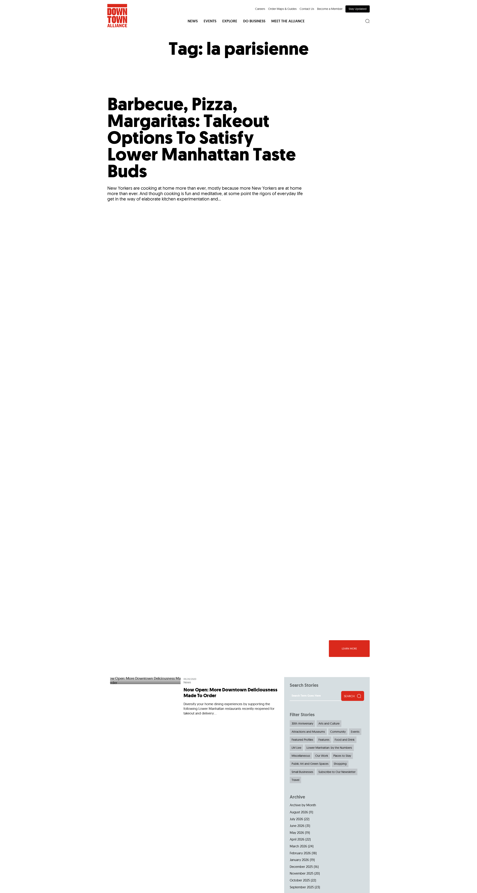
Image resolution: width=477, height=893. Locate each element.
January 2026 (299, 860)
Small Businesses (302, 772)
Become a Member (329, 9)
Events (355, 731)
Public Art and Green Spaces (310, 763)
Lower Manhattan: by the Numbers (329, 747)
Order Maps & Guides (282, 9)
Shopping (340, 763)
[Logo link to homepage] (117, 15)
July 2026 (296, 819)
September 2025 (302, 887)
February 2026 (300, 853)
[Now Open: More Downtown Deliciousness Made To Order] (194, 697)
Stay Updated (358, 9)
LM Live (296, 747)
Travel (295, 780)
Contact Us (307, 9)
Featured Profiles (302, 739)
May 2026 (297, 832)
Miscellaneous (301, 755)
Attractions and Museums (308, 731)
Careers (260, 9)
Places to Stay (342, 755)
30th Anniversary (302, 723)
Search (349, 696)
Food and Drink (345, 739)
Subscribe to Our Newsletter (337, 772)
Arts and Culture (328, 723)
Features (323, 739)
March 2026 (298, 846)
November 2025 (301, 873)
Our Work (321, 755)
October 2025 (300, 880)
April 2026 (297, 839)
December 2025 (301, 867)
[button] (193, 21)
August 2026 (299, 812)
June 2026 (297, 826)
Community (338, 731)
